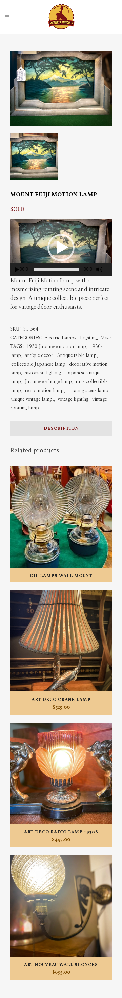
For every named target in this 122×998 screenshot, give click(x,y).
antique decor (39, 355)
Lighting (88, 338)
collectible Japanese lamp (38, 364)
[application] (61, 247)
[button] (61, 247)
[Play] (17, 269)
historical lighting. (43, 373)
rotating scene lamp (87, 390)
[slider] (56, 269)
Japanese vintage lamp (48, 381)
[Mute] (99, 269)
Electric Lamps (60, 338)
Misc (105, 338)
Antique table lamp (77, 355)
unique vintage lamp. (32, 399)
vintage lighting (73, 399)
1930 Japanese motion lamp (56, 346)
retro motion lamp (44, 390)
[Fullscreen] (109, 269)
